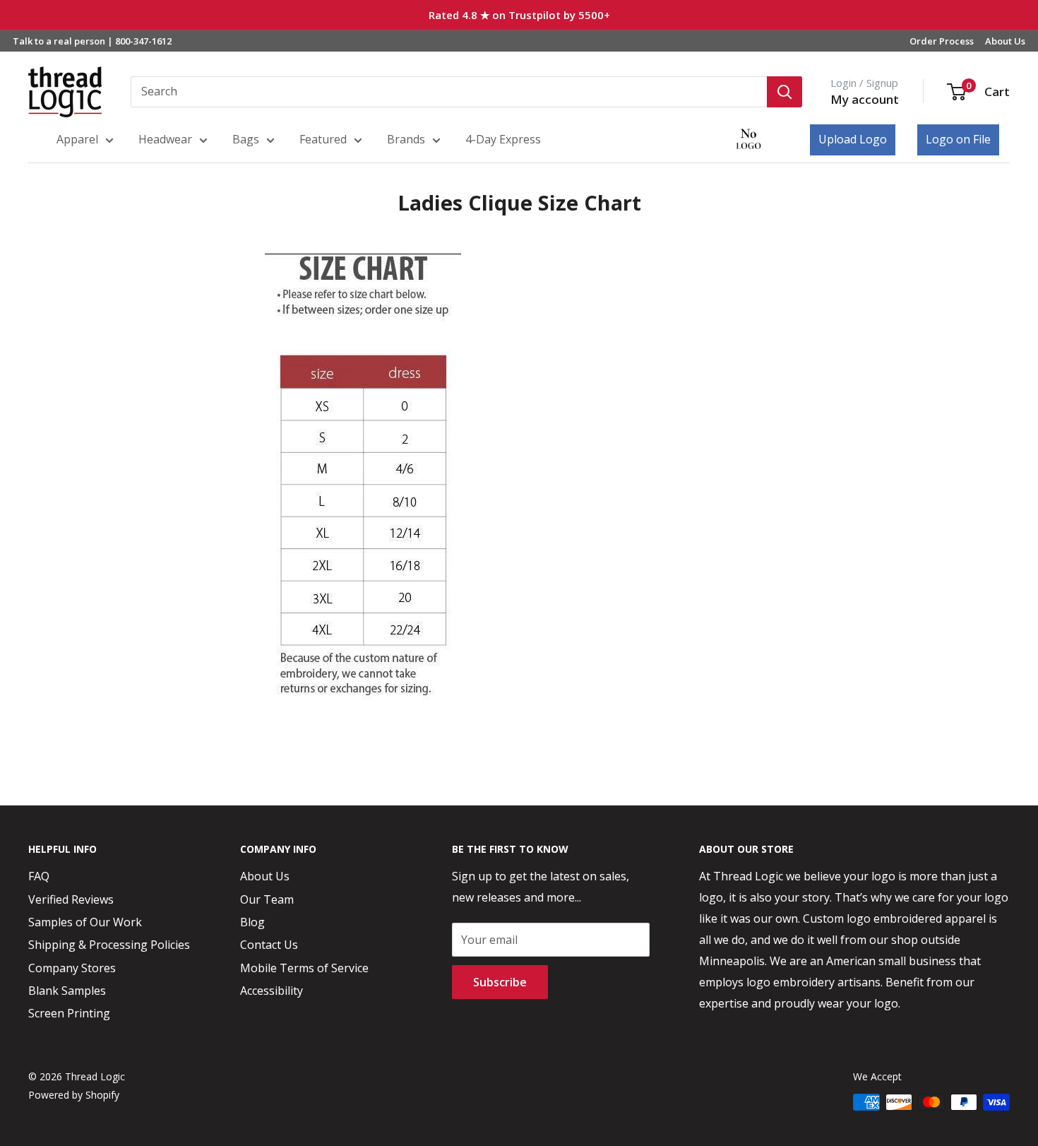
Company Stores (72, 968)
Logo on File (958, 139)
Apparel (77, 139)
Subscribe (500, 982)
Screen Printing (69, 1013)
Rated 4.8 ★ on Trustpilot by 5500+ (519, 15)
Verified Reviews (71, 899)
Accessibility (271, 990)
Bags (245, 139)
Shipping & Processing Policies (109, 944)
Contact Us (269, 944)
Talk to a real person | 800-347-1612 (92, 41)
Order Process (941, 41)
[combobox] (449, 91)
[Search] (784, 91)
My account (864, 99)
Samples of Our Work (85, 922)
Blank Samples (67, 990)
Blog (252, 922)
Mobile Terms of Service (304, 968)
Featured (323, 139)
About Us (1005, 41)
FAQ (38, 876)
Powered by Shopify (73, 1094)
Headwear (165, 139)
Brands (406, 139)
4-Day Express (503, 139)
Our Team (267, 899)
